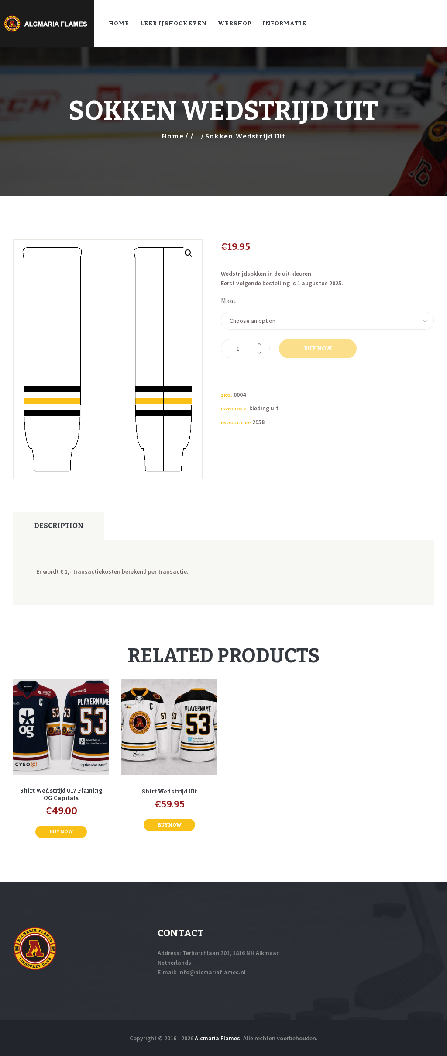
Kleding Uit (264, 408)
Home (173, 136)
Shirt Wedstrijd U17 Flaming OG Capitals (61, 794)
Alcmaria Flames (217, 1038)
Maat (228, 300)
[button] (188, 253)
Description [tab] (58, 526)
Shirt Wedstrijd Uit (169, 791)
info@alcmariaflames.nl (212, 972)
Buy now (318, 348)
